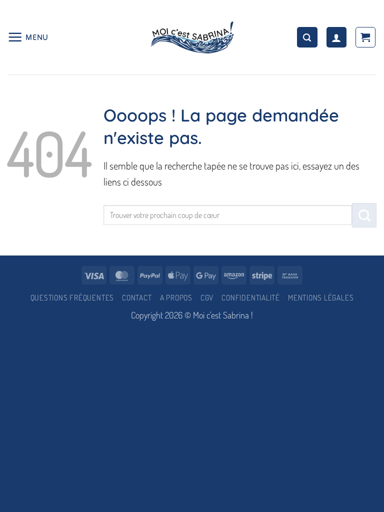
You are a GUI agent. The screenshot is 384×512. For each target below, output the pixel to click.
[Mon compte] (336, 37)
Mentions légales (321, 297)
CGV (207, 297)
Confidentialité (251, 297)
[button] (28, 37)
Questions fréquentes (72, 297)
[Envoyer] (364, 215)
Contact (137, 297)
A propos (176, 297)
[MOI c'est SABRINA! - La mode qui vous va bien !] (192, 37)
